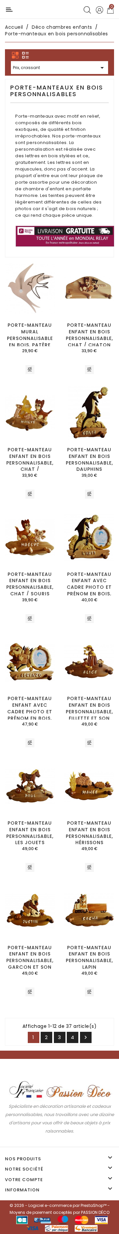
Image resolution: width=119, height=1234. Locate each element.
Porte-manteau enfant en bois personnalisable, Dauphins (89, 459)
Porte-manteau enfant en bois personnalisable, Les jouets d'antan (30, 836)
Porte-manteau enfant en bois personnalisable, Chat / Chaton (89, 335)
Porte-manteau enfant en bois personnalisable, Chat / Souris (30, 584)
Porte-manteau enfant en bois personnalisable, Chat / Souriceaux (30, 462)
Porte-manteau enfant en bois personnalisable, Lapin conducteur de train (89, 964)
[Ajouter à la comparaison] (30, 370)
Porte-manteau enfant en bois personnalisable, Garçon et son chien (30, 960)
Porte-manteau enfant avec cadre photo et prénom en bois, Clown (29, 711)
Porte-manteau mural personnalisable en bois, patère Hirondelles (30, 338)
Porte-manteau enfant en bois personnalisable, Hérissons (89, 833)
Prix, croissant (59, 68)
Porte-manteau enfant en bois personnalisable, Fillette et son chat (89, 711)
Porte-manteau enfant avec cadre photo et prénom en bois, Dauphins (89, 587)
